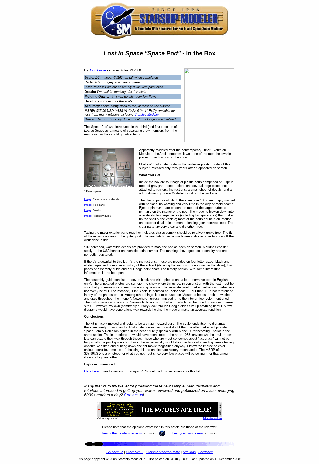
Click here (91, 371)
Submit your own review (185, 433)
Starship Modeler (146, 114)
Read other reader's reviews (122, 433)
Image (87, 199)
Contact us (133, 395)
